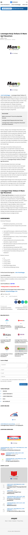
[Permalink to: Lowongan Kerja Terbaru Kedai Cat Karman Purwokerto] (21, 348)
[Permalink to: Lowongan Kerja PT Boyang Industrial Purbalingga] (14, 475)
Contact (10, 521)
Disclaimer (14, 521)
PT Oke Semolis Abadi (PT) (12, 461)
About (6, 521)
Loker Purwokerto (13, 296)
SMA (10, 424)
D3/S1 (2, 296)
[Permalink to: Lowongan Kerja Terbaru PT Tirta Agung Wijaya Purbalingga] (14, 415)
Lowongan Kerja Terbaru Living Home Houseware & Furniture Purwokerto (21, 341)
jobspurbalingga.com (11, 291)
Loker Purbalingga (7, 396)
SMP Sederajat (6, 401)
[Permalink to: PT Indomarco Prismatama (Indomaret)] (14, 438)
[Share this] (15, 302)
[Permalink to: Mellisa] (2, 39)
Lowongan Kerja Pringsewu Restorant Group (12, 120)
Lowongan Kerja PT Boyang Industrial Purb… (16, 487)
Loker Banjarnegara (5, 447)
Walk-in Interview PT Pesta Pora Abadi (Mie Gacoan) (6, 327)
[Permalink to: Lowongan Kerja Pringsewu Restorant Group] (21, 321)
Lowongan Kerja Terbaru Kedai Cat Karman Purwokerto (21, 355)
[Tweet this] (19, 302)
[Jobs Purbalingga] (14, 2)
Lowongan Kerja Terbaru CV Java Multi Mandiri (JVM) (21, 307)
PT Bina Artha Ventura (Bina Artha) (16, 511)
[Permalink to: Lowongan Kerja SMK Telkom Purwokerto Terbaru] (7, 335)
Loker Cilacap (12, 447)
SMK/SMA (5, 391)
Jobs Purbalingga (20, 272)
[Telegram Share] (22, 302)
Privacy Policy (20, 521)
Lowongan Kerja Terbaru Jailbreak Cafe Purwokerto (6, 307)
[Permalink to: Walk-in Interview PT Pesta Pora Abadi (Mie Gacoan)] (7, 320)
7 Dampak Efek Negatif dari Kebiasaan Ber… (14, 492)
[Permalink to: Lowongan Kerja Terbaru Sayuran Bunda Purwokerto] (7, 349)
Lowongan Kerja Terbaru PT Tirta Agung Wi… (12, 425)
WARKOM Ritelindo (10, 455)
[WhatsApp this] (25, 302)
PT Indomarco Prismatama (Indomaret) (10, 450)
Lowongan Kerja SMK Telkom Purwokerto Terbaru (6, 341)
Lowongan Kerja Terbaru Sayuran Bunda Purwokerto (7, 355)
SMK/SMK (13, 424)
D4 (6, 296)
